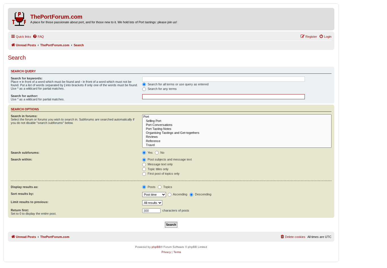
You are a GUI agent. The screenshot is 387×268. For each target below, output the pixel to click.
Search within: (21, 159)
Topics (167, 187)
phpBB (156, 246)
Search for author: (24, 96)
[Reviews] (237, 137)
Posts (151, 187)
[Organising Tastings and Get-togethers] (237, 133)
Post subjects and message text (169, 159)
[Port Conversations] (237, 125)
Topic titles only (158, 169)
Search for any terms (162, 88)
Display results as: (24, 187)
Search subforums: (25, 152)
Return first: (20, 210)
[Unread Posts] (19, 17)
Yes (150, 152)
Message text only (160, 164)
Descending (202, 194)
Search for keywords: (26, 78)
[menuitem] (38, 36)
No (162, 152)
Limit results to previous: (29, 202)
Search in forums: (24, 116)
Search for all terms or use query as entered (178, 84)
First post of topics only (163, 173)
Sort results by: (22, 193)
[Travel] (237, 145)
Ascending (179, 194)
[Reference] (237, 141)
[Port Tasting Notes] (237, 129)
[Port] (237, 117)
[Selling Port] (237, 121)
